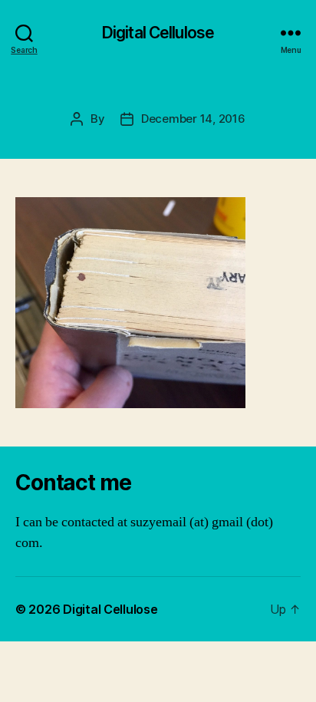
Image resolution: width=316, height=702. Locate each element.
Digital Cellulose (158, 33)
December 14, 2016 (193, 118)
